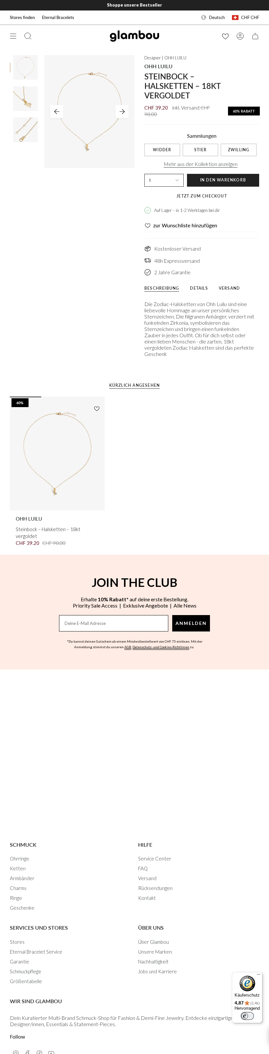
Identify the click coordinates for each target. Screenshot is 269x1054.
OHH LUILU (158, 66)
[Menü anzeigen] (13, 36)
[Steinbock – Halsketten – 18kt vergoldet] (57, 453)
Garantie (19, 961)
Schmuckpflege (25, 971)
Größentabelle (26, 981)
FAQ (143, 868)
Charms (18, 888)
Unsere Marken (155, 952)
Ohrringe (19, 858)
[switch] (247, 1016)
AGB (127, 647)
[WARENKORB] (255, 36)
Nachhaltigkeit (153, 961)
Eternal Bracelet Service (36, 952)
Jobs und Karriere (157, 971)
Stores (17, 942)
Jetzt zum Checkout (201, 196)
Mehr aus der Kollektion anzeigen (201, 164)
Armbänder (22, 878)
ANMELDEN (191, 623)
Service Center (154, 858)
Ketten (18, 868)
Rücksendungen (155, 888)
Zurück (56, 111)
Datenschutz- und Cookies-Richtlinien (161, 647)
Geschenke (22, 908)
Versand (147, 878)
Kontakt (147, 898)
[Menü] (258, 976)
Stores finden (22, 17)
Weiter (122, 111)
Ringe (16, 898)
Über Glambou (153, 942)
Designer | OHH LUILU (165, 57)
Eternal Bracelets (58, 17)
